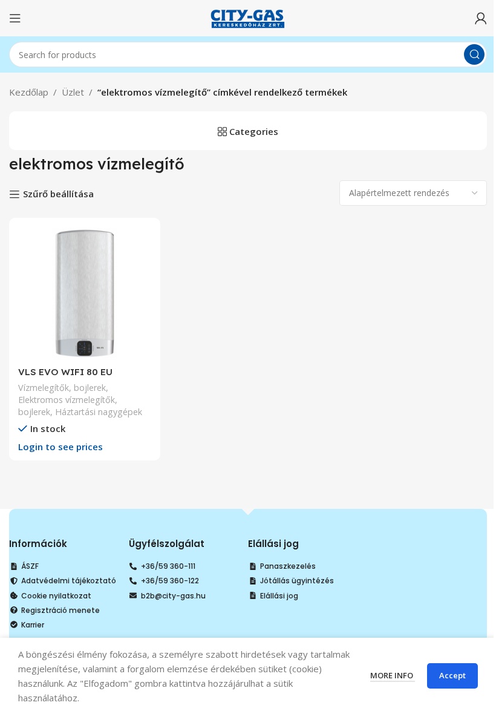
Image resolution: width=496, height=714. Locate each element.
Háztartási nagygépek (98, 412)
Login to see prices (60, 447)
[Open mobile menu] (15, 18)
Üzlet (73, 92)
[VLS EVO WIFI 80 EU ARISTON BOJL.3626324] (84, 293)
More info (392, 675)
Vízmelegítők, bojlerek (62, 387)
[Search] (474, 54)
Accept (452, 675)
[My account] (481, 18)
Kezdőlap (28, 92)
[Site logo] (248, 17)
